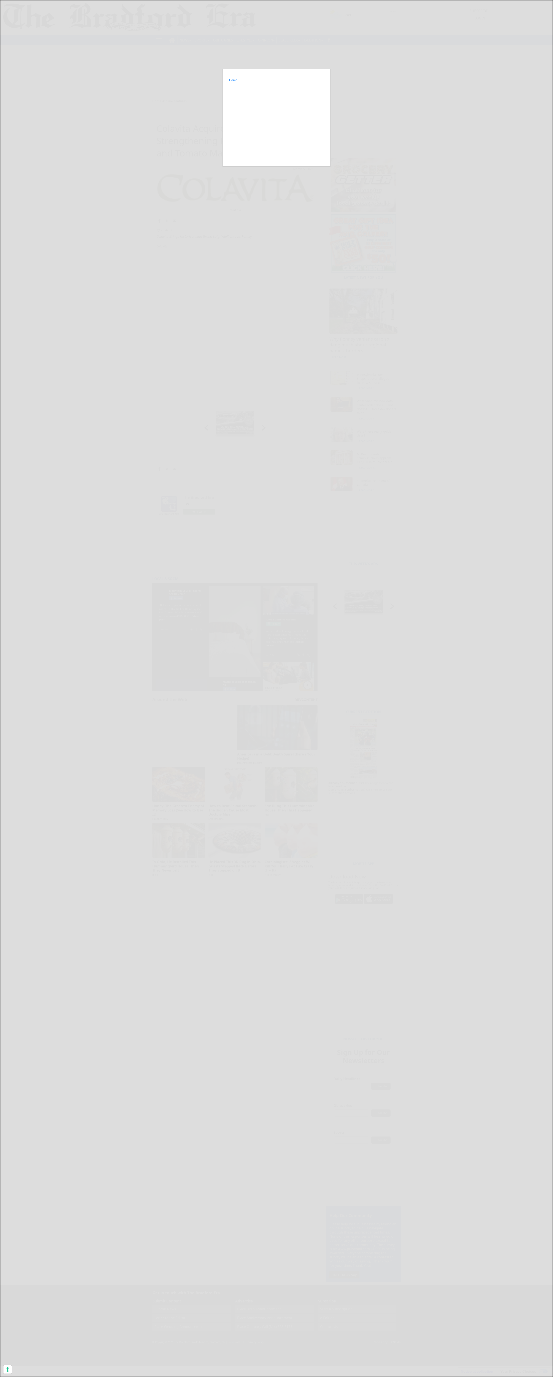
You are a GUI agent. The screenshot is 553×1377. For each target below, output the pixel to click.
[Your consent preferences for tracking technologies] (7, 1369)
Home (233, 79)
